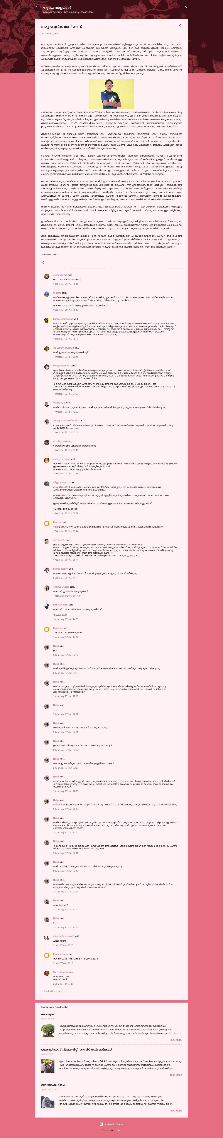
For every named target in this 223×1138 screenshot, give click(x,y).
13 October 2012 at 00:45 (65, 357)
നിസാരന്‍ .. (59, 540)
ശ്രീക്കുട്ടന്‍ (59, 402)
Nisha (56, 646)
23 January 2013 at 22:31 (65, 714)
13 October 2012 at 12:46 (65, 432)
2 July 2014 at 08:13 (63, 963)
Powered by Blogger (113, 1124)
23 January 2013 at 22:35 (65, 791)
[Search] (186, 8)
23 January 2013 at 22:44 (65, 909)
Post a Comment (52, 991)
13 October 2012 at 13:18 (65, 450)
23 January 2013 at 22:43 (65, 891)
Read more (176, 1040)
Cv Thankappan (61, 972)
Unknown (57, 522)
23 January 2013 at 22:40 (65, 832)
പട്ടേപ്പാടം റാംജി (61, 459)
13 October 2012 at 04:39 (65, 394)
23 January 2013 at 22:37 (65, 809)
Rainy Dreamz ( (60, 604)
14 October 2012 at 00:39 (65, 513)
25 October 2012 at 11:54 (65, 578)
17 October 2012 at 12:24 (65, 531)
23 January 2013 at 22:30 (65, 696)
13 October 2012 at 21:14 (65, 473)
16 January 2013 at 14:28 (65, 619)
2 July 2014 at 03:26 (63, 945)
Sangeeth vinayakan (63, 319)
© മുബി (57, 293)
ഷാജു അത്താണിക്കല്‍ (65, 420)
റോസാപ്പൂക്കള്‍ (61, 586)
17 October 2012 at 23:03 (65, 560)
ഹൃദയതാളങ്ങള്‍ (56, 7)
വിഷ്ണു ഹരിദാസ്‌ (61, 482)
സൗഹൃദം (47, 1014)
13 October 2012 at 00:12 (65, 284)
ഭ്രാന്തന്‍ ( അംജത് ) (63, 936)
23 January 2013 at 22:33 (65, 768)
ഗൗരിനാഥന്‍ (60, 441)
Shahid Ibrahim (60, 569)
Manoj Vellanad (60, 954)
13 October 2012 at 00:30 (65, 339)
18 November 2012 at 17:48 (67, 596)
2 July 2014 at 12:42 (63, 984)
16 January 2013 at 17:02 (65, 637)
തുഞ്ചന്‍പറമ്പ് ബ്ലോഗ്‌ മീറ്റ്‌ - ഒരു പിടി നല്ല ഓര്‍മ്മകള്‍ (76, 1049)
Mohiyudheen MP (61, 365)
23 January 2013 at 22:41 (65, 853)
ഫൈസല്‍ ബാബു (63, 347)
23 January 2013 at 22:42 (65, 871)
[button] (180, 26)
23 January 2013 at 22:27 (65, 655)
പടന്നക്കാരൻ (60, 275)
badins (118, 1130)
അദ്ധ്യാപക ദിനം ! (53, 1085)
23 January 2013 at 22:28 (65, 673)
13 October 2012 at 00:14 (65, 310)
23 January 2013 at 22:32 (65, 750)
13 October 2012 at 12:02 (65, 411)
